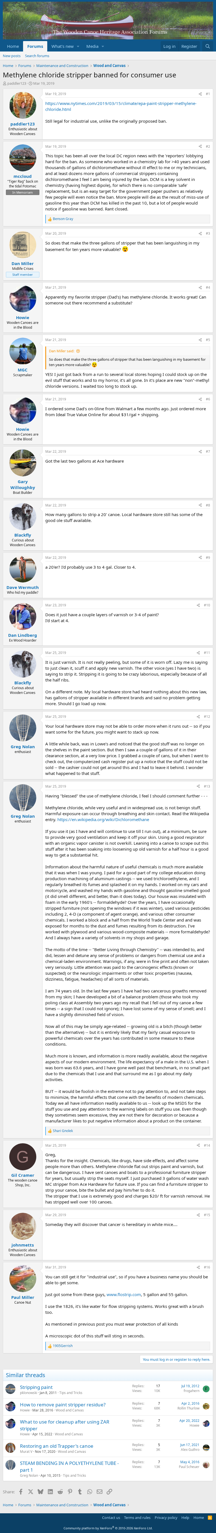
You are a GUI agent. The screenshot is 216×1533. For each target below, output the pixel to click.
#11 (207, 652)
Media (92, 46)
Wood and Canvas (70, 1410)
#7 (208, 451)
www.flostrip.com (124, 1294)
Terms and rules (137, 1517)
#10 (207, 605)
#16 (207, 1267)
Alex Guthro (190, 1449)
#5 (208, 339)
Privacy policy (166, 1517)
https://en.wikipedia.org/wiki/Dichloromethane (103, 819)
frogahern (191, 1390)
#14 (207, 1145)
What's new (62, 46)
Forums (35, 46)
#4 (208, 287)
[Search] (207, 46)
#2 (208, 146)
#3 (208, 233)
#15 (207, 1214)
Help (185, 1517)
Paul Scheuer (189, 1466)
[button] (78, 46)
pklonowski (28, 1392)
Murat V (26, 1451)
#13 (207, 786)
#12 (207, 716)
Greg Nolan (29, 1475)
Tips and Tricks (70, 1392)
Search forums (37, 55)
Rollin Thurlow (188, 1408)
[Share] (200, 94)
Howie (25, 1410)
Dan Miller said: (61, 350)
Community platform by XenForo (108, 1528)
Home (13, 46)
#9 (208, 557)
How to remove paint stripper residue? (62, 1404)
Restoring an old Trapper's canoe (56, 1446)
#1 (208, 93)
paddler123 (16, 83)
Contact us (111, 1517)
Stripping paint (36, 1387)
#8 (208, 505)
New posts (12, 55)
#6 (208, 399)
